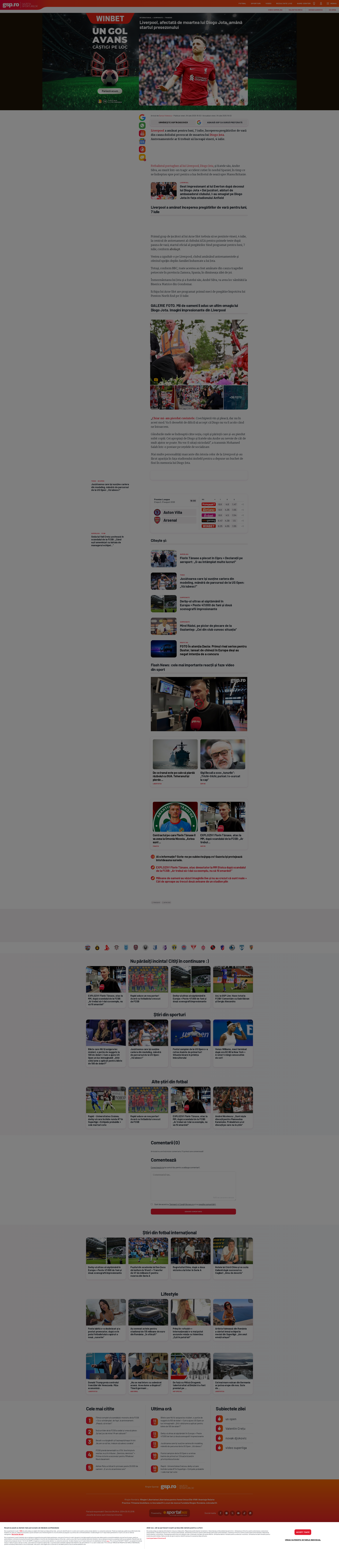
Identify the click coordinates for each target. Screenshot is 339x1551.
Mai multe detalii (17, 1534)
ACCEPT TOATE (303, 1532)
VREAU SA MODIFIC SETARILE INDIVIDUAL (303, 1540)
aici (108, 1541)
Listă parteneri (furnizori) (156, 1538)
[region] (169, 1536)
